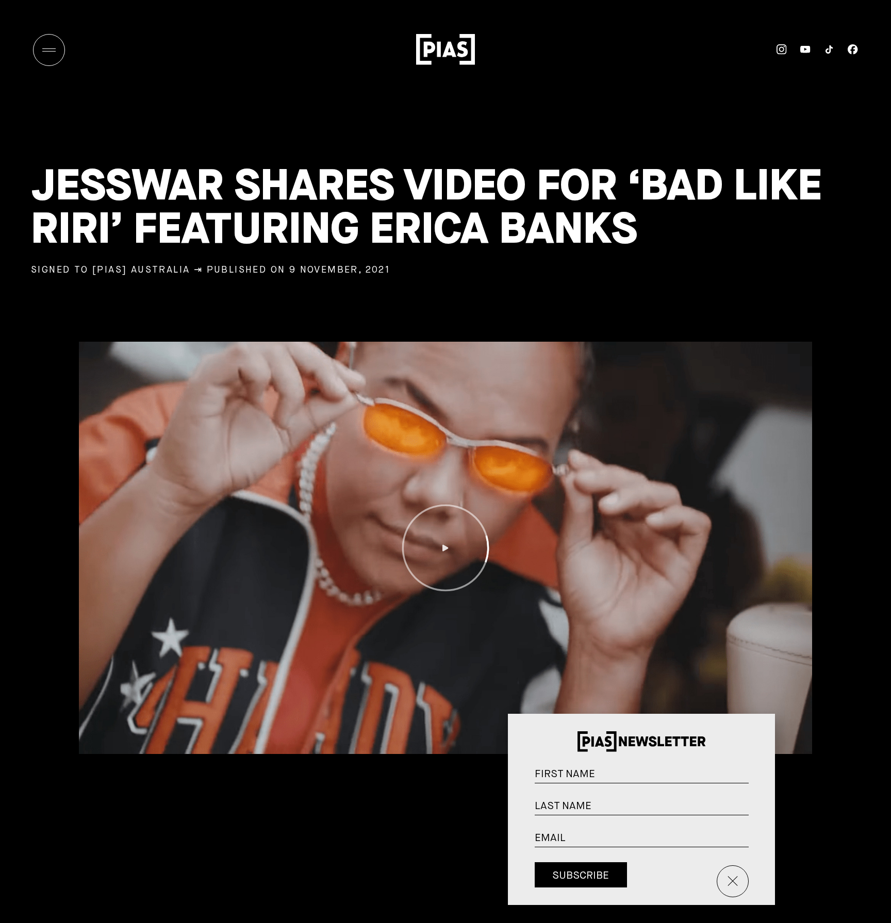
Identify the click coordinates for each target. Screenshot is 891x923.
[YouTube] (799, 49)
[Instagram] (775, 49)
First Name (760, 777)
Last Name (760, 809)
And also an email (760, 852)
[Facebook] (846, 49)
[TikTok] (822, 49)
